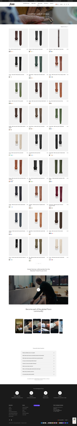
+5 (33, 51)
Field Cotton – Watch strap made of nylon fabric (56, 49)
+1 (33, 181)
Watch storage (40, 3)
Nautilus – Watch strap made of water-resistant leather (17, 204)
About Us (51, 3)
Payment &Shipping (25, 407)
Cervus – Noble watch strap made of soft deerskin (56, 257)
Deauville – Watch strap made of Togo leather (36, 49)
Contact (10, 407)
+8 (13, 51)
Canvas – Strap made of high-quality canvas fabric (16, 74)
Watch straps (34, 3)
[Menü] (75, 418)
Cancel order (24, 414)
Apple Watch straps (26, 3)
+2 (53, 233)
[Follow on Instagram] (11, 420)
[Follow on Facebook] (9, 420)
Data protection (24, 408)
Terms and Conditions (25, 413)
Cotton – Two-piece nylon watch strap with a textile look (17, 257)
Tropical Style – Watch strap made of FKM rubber (56, 126)
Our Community (11, 416)
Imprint (23, 410)
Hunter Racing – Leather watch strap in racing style (36, 126)
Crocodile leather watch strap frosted (34, 152)
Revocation (24, 411)
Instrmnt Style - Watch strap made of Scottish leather (57, 152)
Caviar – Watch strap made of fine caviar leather (16, 152)
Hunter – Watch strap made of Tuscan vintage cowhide (57, 74)
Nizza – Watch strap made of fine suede (15, 49)
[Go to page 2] (41, 264)
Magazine (10, 408)
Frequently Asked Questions (13, 411)
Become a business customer (13, 414)
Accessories (46, 3)
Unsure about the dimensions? (13, 413)
